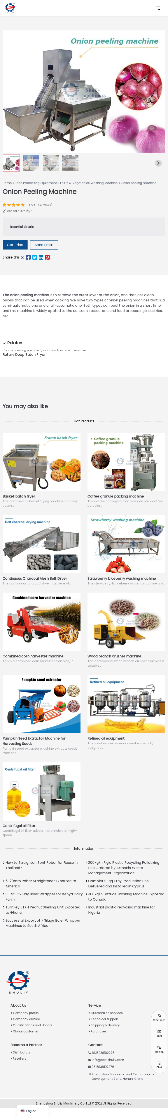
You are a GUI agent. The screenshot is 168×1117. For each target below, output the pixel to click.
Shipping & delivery (105, 1025)
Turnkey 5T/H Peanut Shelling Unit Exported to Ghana (42, 910)
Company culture (26, 1019)
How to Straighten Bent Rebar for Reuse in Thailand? (41, 865)
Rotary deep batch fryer (24, 354)
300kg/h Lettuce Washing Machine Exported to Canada (126, 897)
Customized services (107, 1013)
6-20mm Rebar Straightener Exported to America (40, 883)
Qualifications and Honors (32, 1025)
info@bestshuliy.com (108, 1060)
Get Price (15, 244)
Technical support (105, 1019)
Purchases (99, 1031)
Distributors (21, 1052)
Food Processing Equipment (36, 183)
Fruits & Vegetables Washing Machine (89, 183)
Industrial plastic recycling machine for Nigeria (121, 910)
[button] (31, 163)
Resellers (19, 1058)
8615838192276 (103, 1053)
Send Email (44, 244)
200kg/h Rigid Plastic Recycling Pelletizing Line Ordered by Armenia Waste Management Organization (123, 868)
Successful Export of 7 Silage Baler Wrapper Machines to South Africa (43, 923)
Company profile (26, 1013)
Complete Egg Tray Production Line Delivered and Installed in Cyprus (118, 883)
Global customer (25, 1031)
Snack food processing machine (64, 350)
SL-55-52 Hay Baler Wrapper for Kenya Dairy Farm (44, 897)
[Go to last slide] (9, 163)
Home (7, 183)
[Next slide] (158, 163)
